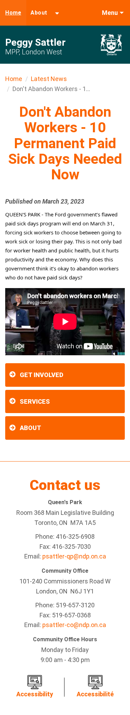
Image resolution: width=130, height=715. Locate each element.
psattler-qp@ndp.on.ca (74, 556)
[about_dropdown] (57, 13)
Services (35, 401)
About (39, 12)
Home (13, 12)
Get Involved (41, 374)
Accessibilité (95, 694)
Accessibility (34, 694)
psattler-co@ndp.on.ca (74, 624)
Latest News (49, 78)
